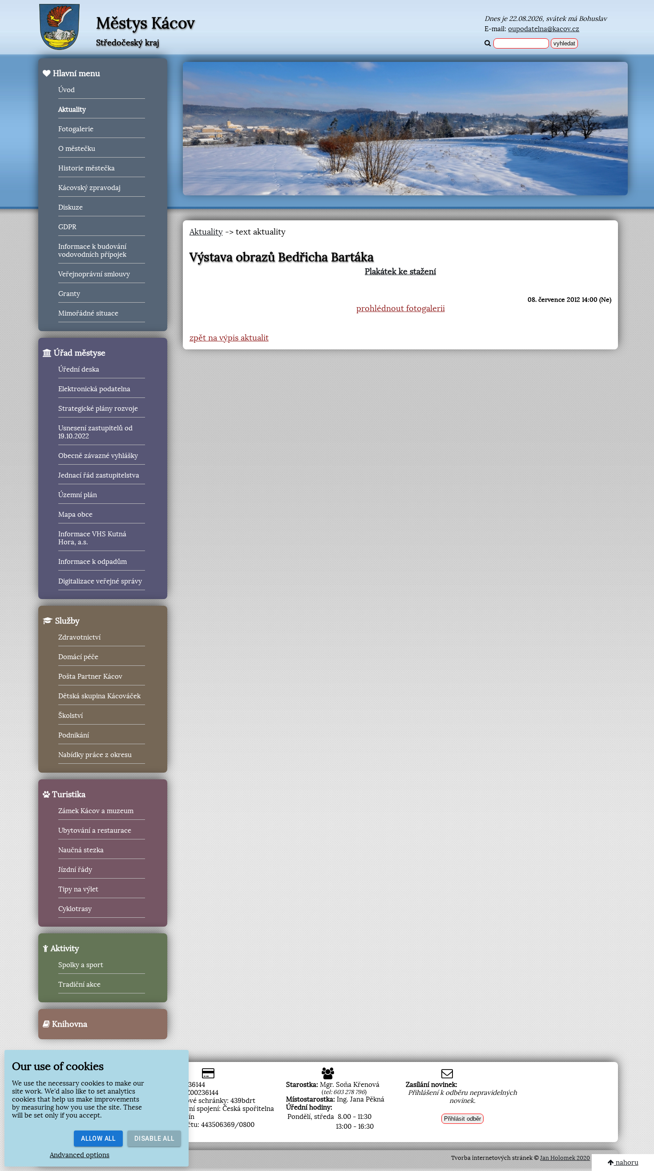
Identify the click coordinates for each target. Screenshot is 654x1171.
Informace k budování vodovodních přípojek (92, 251)
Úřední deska (78, 369)
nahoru (626, 1163)
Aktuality (72, 109)
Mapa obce (75, 515)
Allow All (98, 1138)
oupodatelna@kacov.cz (543, 29)
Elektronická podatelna (94, 389)
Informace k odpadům (92, 562)
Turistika (67, 794)
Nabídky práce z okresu (95, 755)
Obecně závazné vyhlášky (98, 456)
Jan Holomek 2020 (565, 1158)
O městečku (76, 149)
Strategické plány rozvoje (98, 409)
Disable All (154, 1138)
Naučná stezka (81, 850)
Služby (66, 621)
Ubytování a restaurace (94, 831)
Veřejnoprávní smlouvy (94, 274)
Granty (69, 294)
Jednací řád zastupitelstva (98, 475)
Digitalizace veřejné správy (100, 581)
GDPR (67, 227)
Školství (70, 716)
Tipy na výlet (78, 889)
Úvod (66, 90)
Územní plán (77, 495)
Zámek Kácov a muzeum (95, 811)
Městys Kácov (145, 23)
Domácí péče (78, 657)
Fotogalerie (75, 129)
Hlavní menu (75, 73)
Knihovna (68, 1024)
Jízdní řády (75, 870)
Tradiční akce (79, 985)
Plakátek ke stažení (400, 271)
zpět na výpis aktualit (229, 338)
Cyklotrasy (75, 909)
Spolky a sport (80, 965)
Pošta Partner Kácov (90, 677)
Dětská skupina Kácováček (99, 696)
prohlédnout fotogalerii (400, 308)
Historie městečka (86, 168)
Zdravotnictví (79, 637)
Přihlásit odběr (462, 1118)
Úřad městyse (78, 353)
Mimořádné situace (88, 313)
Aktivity (63, 948)
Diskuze (70, 207)
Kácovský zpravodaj (89, 188)
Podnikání (73, 735)
